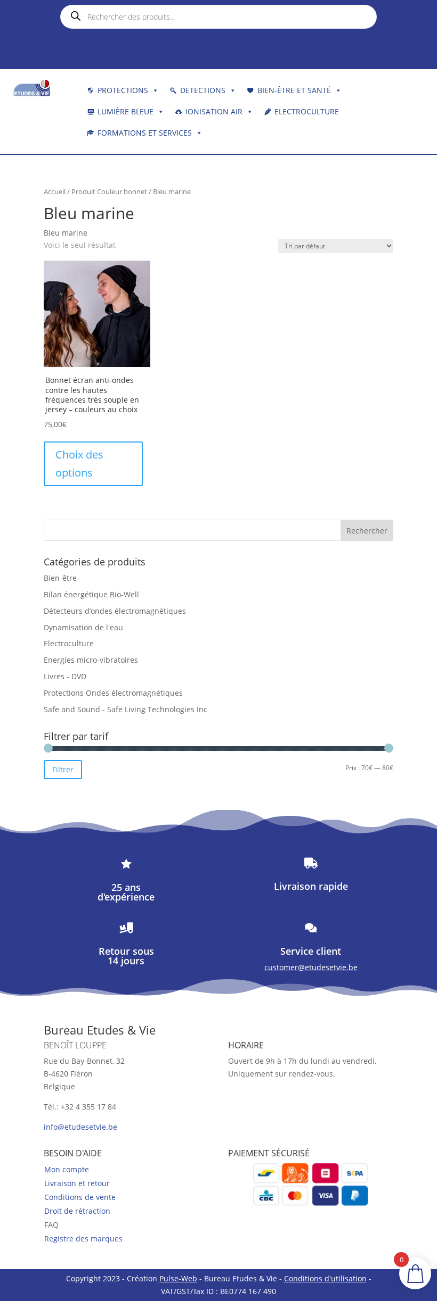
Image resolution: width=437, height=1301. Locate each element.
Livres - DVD (65, 676)
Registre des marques (83, 1238)
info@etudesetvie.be (80, 1127)
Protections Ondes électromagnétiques (113, 693)
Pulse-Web (178, 1278)
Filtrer (63, 769)
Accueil (55, 191)
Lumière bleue (125, 111)
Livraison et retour (77, 1183)
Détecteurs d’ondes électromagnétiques (115, 611)
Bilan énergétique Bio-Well (91, 594)
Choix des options (79, 463)
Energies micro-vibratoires (91, 660)
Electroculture (306, 111)
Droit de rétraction (77, 1211)
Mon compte (66, 1169)
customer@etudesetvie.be (311, 967)
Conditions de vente (80, 1197)
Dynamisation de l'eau (83, 627)
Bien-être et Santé (294, 90)
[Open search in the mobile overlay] (218, 16)
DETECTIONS (202, 90)
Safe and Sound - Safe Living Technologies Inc (125, 709)
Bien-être (60, 578)
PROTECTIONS (123, 90)
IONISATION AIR (213, 111)
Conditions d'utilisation (325, 1278)
